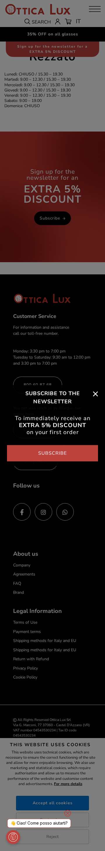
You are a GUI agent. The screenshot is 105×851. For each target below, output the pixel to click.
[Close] (95, 393)
